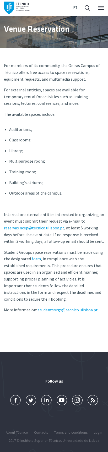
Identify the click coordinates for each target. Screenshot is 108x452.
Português (75, 8)
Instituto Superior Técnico (40, 440)
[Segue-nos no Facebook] (15, 400)
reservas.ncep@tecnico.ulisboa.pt (34, 227)
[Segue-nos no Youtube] (62, 400)
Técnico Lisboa (17, 8)
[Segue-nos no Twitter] (31, 400)
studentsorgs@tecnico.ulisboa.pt (68, 309)
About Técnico (17, 432)
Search (88, 7)
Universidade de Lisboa (81, 440)
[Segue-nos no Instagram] (77, 400)
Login (98, 432)
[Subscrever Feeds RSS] (92, 400)
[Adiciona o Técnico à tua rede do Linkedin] (46, 400)
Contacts (41, 432)
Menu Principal (100, 8)
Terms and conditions (71, 432)
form (36, 258)
